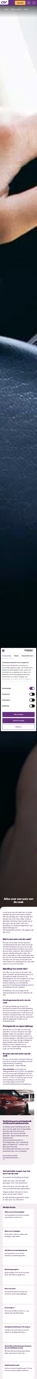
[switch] (32, 694)
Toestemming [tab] (6, 656)
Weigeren (18, 727)
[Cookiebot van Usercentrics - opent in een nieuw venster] (26, 650)
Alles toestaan (18, 714)
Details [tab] (16, 656)
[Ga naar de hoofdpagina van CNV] (4, 2)
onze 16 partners (13, 665)
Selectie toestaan (18, 720)
